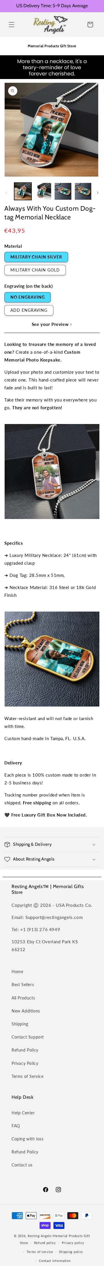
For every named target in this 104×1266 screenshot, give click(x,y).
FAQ (16, 1125)
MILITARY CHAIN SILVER (36, 256)
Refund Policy (25, 1049)
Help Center (23, 1112)
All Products (23, 997)
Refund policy (45, 1243)
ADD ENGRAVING (28, 310)
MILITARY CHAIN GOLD (35, 269)
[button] (11, 24)
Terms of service (40, 1252)
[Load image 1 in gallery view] (22, 191)
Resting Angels (40, 1236)
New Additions (26, 1010)
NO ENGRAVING (27, 297)
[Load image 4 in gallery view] (83, 191)
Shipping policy (71, 1252)
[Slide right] (97, 192)
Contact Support (28, 1036)
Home (17, 971)
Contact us (22, 1164)
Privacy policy (73, 1243)
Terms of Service (28, 1076)
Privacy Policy (25, 1063)
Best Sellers (23, 984)
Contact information (54, 1261)
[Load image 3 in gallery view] (63, 191)
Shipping (20, 1023)
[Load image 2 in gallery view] (43, 191)
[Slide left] (6, 192)
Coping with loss (28, 1138)
